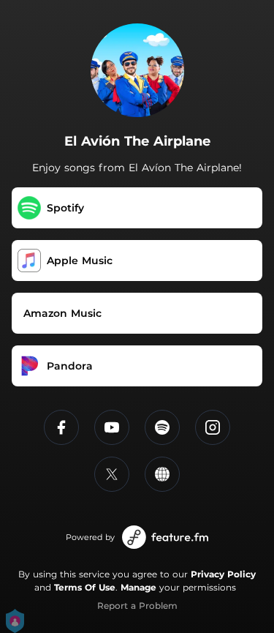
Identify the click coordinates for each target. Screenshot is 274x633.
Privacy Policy (223, 574)
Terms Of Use (84, 587)
